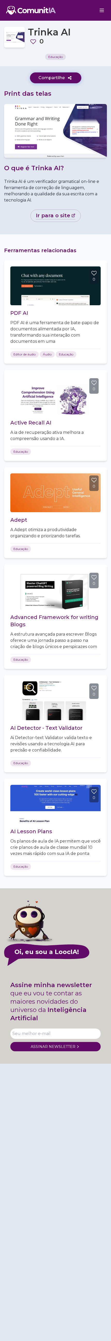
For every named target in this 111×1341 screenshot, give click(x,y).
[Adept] (55, 492)
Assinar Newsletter (53, 1046)
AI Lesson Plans (31, 831)
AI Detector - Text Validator (46, 728)
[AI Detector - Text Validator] (55, 700)
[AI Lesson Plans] (55, 804)
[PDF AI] (55, 285)
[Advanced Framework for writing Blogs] (55, 590)
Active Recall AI (30, 423)
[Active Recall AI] (55, 395)
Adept (18, 520)
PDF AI (19, 313)
